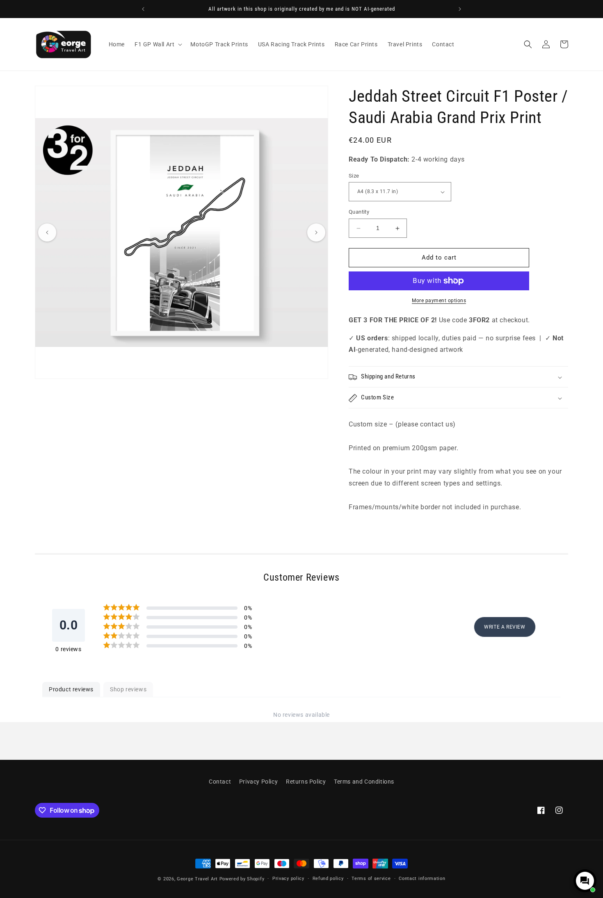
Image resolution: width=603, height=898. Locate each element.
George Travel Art (197, 879)
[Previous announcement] (143, 9)
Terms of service (371, 878)
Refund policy (328, 878)
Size (354, 176)
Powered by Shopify (242, 879)
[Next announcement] (460, 9)
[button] (157, 44)
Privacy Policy (258, 781)
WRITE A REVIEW (504, 627)
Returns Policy (306, 781)
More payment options (439, 300)
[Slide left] (47, 232)
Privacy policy (288, 878)
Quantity (359, 212)
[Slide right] (316, 232)
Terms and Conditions (364, 781)
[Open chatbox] (584, 880)
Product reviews (71, 689)
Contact (220, 781)
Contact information (422, 878)
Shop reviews (128, 689)
